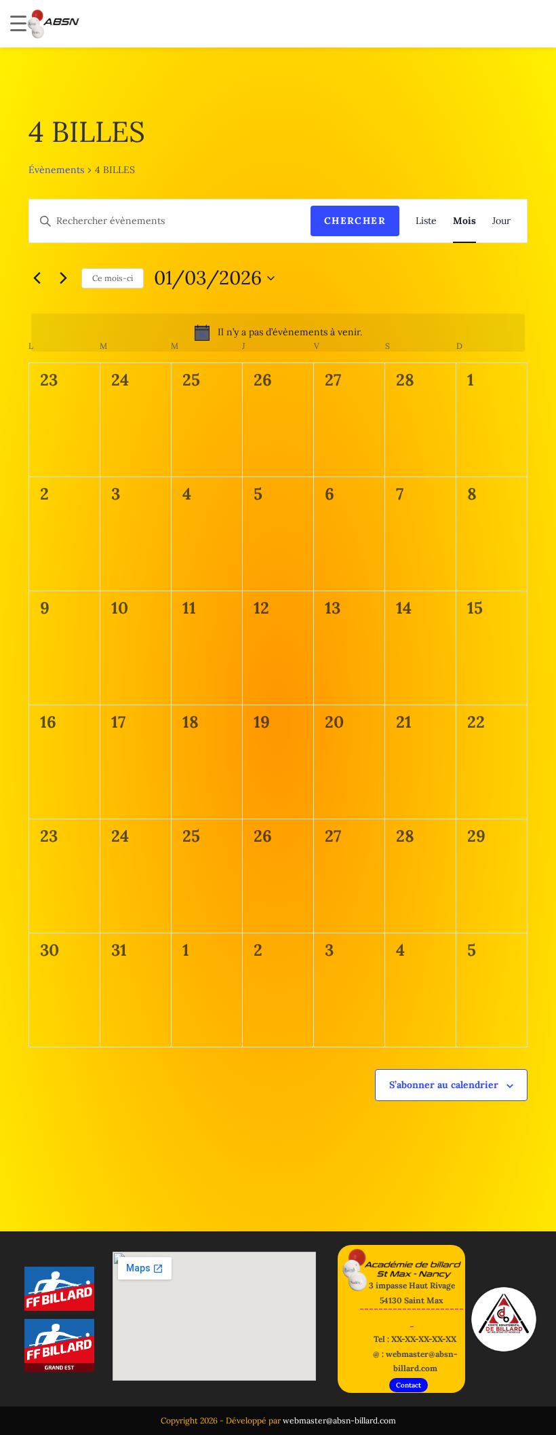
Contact (408, 1385)
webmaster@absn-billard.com (339, 1420)
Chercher (355, 221)
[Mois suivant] (63, 278)
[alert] (278, 333)
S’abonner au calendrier (443, 1085)
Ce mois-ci (112, 278)
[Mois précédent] (36, 278)
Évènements (56, 170)
